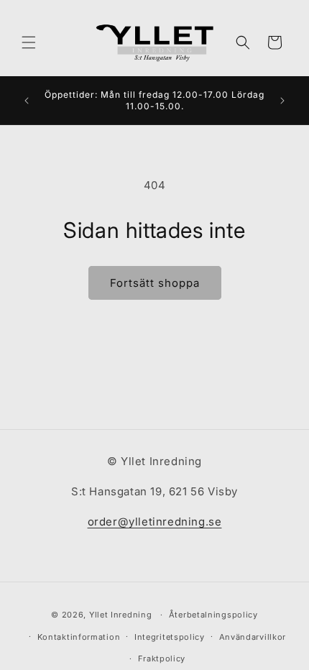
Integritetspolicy (169, 637)
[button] (29, 42)
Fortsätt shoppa (155, 283)
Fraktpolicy (162, 658)
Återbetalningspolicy (213, 615)
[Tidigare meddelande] (26, 100)
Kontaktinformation (79, 637)
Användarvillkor (253, 637)
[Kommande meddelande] (282, 100)
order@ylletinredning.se (155, 521)
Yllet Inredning (120, 615)
